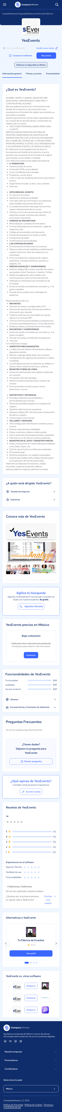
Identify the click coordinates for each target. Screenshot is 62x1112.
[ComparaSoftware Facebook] (15, 1041)
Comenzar (31, 655)
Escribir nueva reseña (45, 48)
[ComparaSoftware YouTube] (10, 1041)
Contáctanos (11, 1068)
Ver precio (46, 55)
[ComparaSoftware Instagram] (20, 1041)
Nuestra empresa (13, 1051)
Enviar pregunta (33, 761)
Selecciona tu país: (12, 1080)
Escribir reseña (33, 791)
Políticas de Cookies (33, 1104)
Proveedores (11, 1060)
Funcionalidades (54, 73)
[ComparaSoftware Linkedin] (5, 1041)
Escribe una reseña (48, 900)
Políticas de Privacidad (13, 1104)
